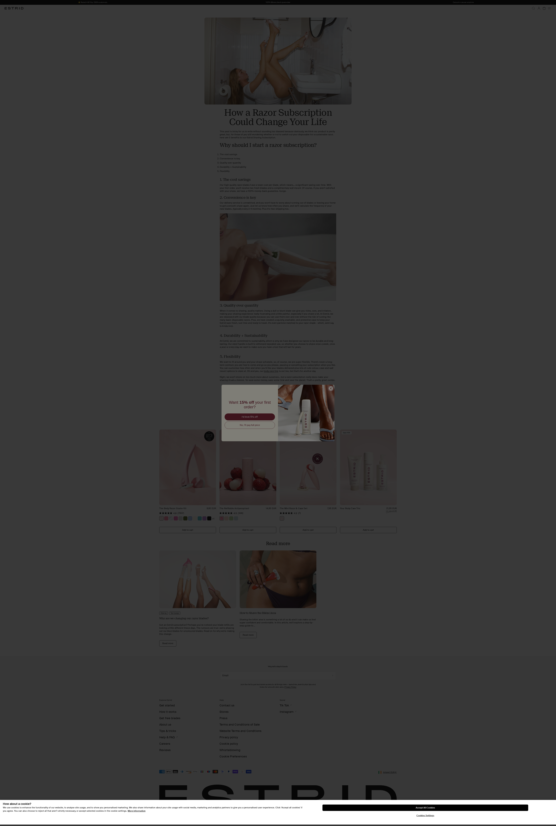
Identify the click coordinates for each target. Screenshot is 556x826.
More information (137, 810)
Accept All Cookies (425, 807)
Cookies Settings (425, 815)
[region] (278, 812)
